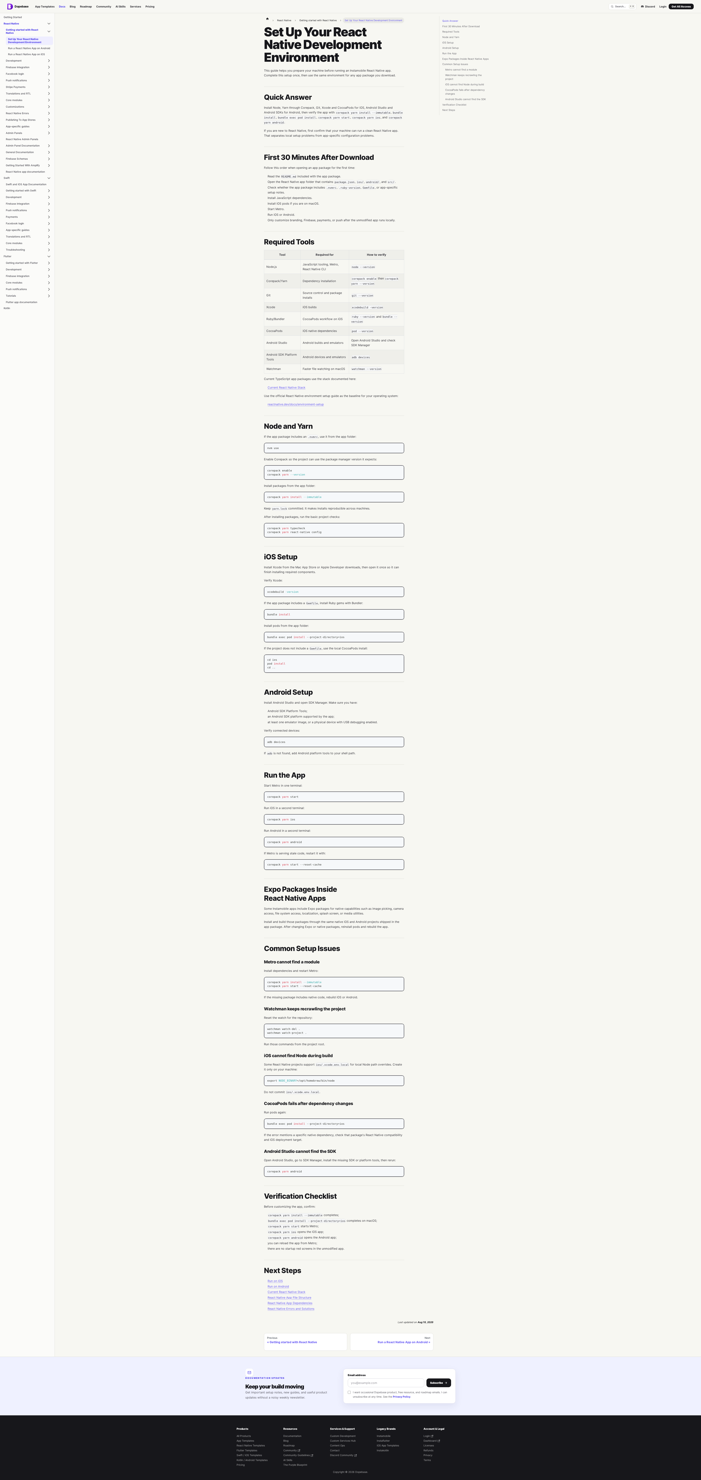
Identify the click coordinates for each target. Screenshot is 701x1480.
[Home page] (267, 18)
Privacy (428, 1455)
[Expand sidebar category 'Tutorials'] (49, 296)
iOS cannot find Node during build (464, 84)
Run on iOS (275, 1281)
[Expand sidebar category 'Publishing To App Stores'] (49, 120)
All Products (244, 1436)
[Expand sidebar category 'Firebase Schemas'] (49, 159)
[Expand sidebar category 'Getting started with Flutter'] (49, 263)
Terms (427, 1460)
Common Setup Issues (455, 64)
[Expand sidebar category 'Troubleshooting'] (49, 250)
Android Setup (450, 47)
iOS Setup (448, 42)
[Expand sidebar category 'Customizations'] (49, 107)
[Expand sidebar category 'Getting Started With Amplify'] (49, 165)
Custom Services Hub (343, 1440)
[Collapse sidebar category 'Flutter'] (49, 256)
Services (135, 6)
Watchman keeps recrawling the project (463, 77)
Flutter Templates (247, 1450)
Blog (73, 6)
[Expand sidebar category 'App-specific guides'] (49, 126)
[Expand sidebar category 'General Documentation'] (49, 152)
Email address (357, 1375)
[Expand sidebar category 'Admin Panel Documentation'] (49, 146)
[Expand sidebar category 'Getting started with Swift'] (49, 191)
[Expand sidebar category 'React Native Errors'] (49, 113)
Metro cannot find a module (461, 69)
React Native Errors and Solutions (291, 1308)
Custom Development (343, 1436)
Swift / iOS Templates (249, 1455)
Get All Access (681, 6)
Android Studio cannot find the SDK (465, 99)
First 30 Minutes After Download (461, 26)
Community (103, 6)
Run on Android (278, 1286)
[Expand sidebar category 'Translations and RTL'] (49, 93)
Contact (335, 1450)
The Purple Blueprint (295, 1464)
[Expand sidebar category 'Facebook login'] (49, 74)
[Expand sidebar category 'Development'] (49, 61)
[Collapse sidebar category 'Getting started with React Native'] (49, 31)
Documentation (292, 1436)
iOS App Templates (388, 1445)
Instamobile (383, 1436)
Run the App (449, 53)
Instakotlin (383, 1450)
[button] (28, 133)
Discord (650, 6)
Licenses (429, 1445)
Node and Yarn (450, 37)
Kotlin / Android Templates (252, 1460)
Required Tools (450, 31)
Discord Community (341, 1455)
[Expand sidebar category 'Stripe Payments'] (49, 87)
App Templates (45, 6)
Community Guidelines (296, 1455)
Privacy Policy (401, 1396)
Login (662, 6)
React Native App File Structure (289, 1297)
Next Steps (448, 110)
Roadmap (86, 6)
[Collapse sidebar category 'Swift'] (49, 178)
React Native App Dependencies (290, 1303)
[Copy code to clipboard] (400, 447)
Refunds (428, 1450)
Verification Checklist (454, 104)
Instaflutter (383, 1440)
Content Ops (337, 1445)
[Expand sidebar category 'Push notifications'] (49, 80)
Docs (62, 6)
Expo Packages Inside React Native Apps (465, 58)
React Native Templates (251, 1445)
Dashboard (430, 1440)
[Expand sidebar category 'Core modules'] (49, 100)
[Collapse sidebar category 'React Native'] (49, 23)
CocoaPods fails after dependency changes (465, 91)
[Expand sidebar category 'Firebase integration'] (49, 67)
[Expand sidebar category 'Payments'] (49, 217)
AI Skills (121, 6)
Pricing (149, 6)
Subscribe (436, 1382)
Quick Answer (450, 20)
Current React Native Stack (286, 387)
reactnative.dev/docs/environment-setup (296, 404)
